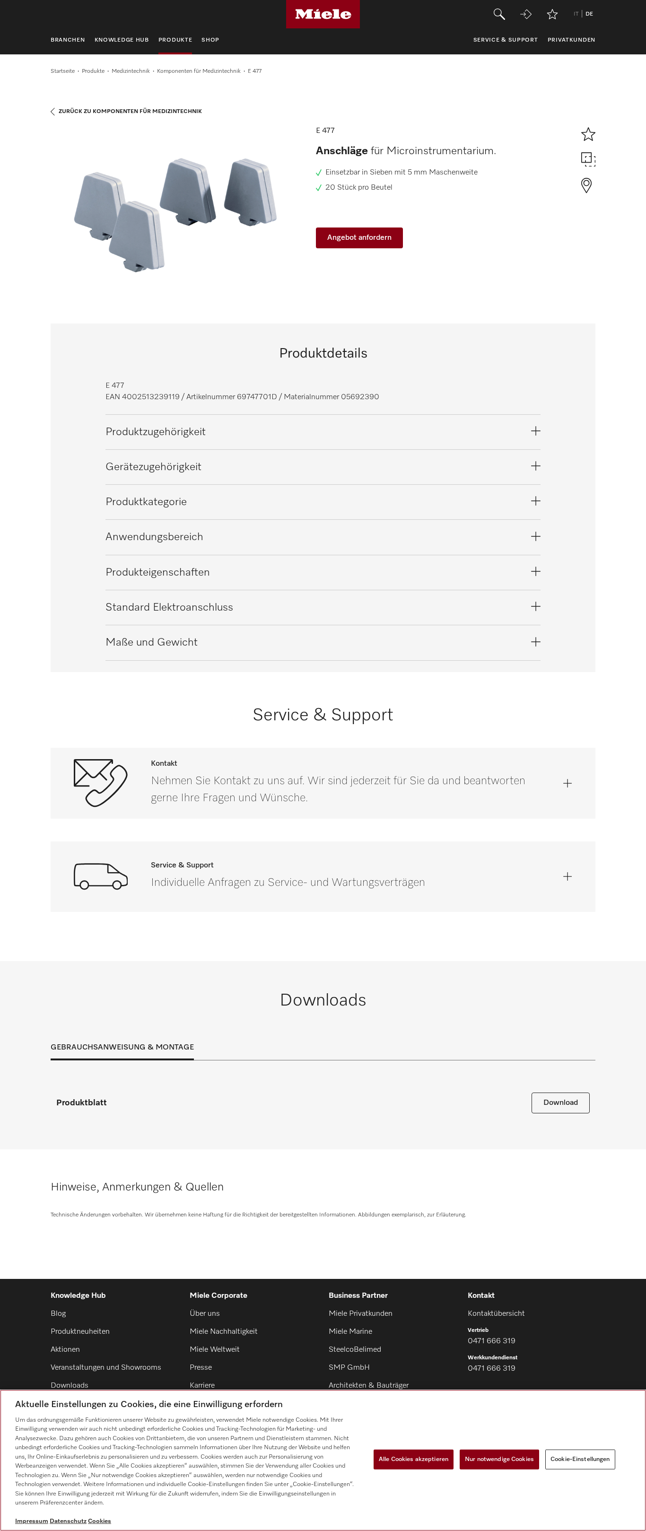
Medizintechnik (131, 71)
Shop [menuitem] (210, 40)
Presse (201, 1368)
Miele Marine (350, 1332)
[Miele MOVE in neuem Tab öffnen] (525, 14)
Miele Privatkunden (361, 1314)
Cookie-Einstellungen (580, 1459)
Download (560, 1103)
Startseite (63, 71)
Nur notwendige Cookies (499, 1459)
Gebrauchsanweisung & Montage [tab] (122, 1047)
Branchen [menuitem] (68, 40)
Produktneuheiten (80, 1332)
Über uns (205, 1314)
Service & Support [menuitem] (505, 40)
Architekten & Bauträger (369, 1386)
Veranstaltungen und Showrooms (106, 1368)
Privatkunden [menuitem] (571, 40)
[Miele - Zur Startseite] (323, 14)
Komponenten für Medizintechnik (199, 71)
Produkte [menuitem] (175, 40)
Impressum (31, 1521)
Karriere (202, 1386)
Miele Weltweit (215, 1350)
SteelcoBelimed (355, 1350)
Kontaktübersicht (496, 1314)
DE (589, 14)
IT (576, 14)
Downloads (69, 1386)
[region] (323, 1460)
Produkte (93, 71)
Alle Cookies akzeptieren (413, 1459)
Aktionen (65, 1350)
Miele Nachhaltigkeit (224, 1332)
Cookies (99, 1521)
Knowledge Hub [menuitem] (122, 40)
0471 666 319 (491, 1341)
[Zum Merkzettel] (552, 14)
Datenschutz (68, 1521)
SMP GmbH (349, 1368)
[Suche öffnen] (499, 14)
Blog (58, 1314)
